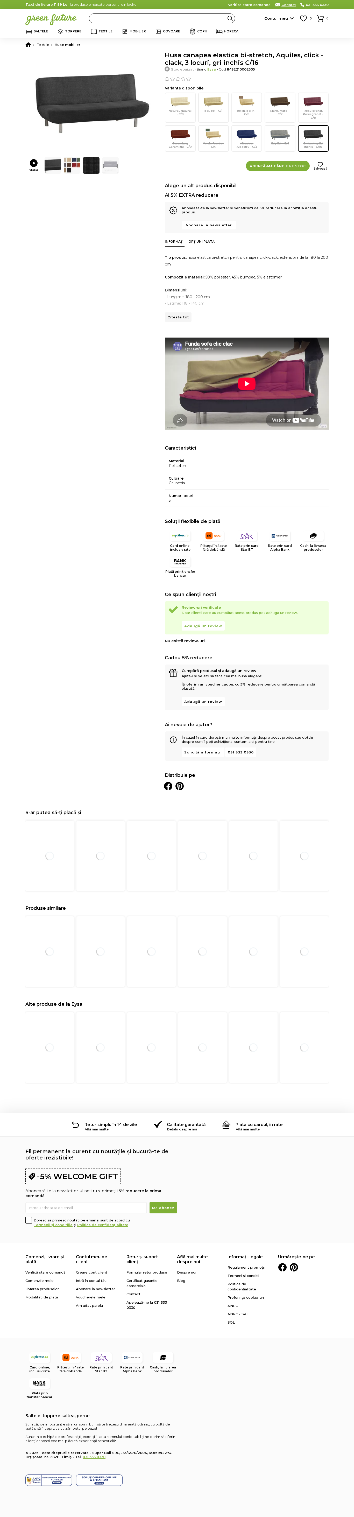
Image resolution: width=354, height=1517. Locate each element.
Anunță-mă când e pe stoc (278, 166)
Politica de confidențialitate (102, 1225)
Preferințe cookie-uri (246, 1297)
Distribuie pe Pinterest (179, 786)
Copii (202, 31)
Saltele (41, 31)
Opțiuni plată (201, 241)
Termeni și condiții (243, 1276)
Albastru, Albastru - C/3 (247, 145)
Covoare (171, 31)
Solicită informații (203, 752)
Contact (288, 5)
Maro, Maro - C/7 (279, 112)
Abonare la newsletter (209, 225)
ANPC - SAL (238, 1314)
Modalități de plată (41, 1297)
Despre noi (186, 1272)
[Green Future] (28, 44)
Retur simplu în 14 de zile (110, 1124)
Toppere (73, 31)
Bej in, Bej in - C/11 (247, 112)
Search (230, 18)
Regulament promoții (246, 1267)
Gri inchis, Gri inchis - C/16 (313, 145)
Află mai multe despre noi (192, 1259)
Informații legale (245, 1256)
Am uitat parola (89, 1305)
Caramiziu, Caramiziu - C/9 (180, 145)
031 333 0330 (317, 5)
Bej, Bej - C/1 (213, 111)
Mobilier (138, 31)
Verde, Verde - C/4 (213, 145)
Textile (105, 31)
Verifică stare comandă (249, 5)
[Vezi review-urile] (247, 79)
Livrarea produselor (42, 1289)
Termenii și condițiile (53, 1225)
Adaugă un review (203, 626)
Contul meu (276, 18)
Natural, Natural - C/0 (180, 112)
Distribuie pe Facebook (168, 786)
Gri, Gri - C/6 (280, 143)
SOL (231, 1322)
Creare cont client (91, 1272)
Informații (175, 241)
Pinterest (294, 1267)
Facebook (282, 1267)
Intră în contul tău (91, 1280)
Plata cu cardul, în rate (259, 1124)
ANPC (233, 1306)
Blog (181, 1280)
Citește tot (178, 317)
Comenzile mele (39, 1280)
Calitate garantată (186, 1124)
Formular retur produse (146, 1272)
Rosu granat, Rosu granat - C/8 (313, 114)
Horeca (231, 31)
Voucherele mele (90, 1297)
